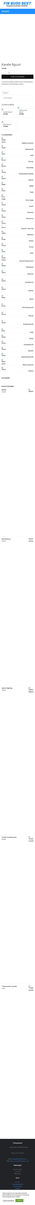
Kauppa (17, 1188)
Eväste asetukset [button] (8, 1200)
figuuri (17, 84)
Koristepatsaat (28, 82)
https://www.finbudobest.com (19, 1161)
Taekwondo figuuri (23, 111)
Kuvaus (5, 93)
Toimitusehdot (17, 1186)
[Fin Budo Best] (17, 4)
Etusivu (17, 1182)
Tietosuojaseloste (17, 1184)
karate (21, 84)
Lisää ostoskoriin (17, 77)
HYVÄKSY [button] (19, 1200)
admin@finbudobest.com (19, 1159)
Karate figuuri (7, 112)
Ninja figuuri (7, 124)
